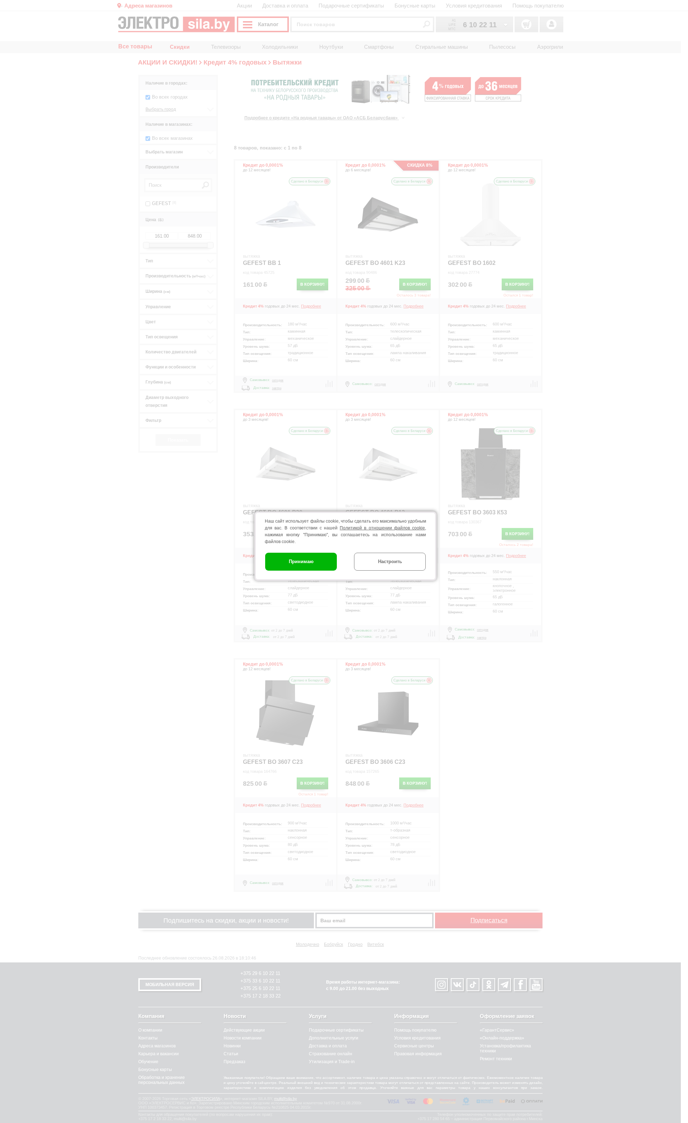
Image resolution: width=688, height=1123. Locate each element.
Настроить (390, 561)
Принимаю (301, 561)
